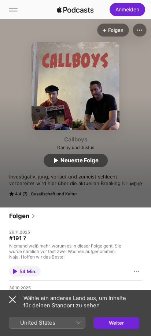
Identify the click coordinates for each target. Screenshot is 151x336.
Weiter (116, 323)
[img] (75, 9)
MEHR (136, 184)
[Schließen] (12, 299)
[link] (22, 216)
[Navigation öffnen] (13, 9)
